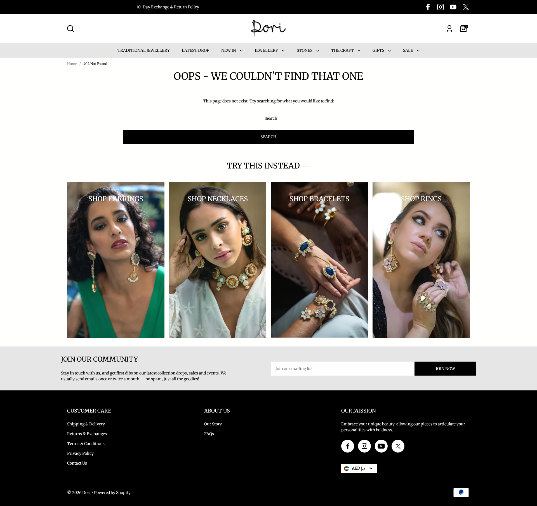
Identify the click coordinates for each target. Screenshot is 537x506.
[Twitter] (465, 7)
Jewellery (267, 50)
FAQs (209, 433)
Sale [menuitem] (408, 50)
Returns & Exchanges (87, 433)
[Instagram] (440, 7)
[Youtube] (453, 7)
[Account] (449, 28)
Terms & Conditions (86, 443)
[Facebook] (428, 7)
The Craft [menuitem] (343, 50)
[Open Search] (70, 28)
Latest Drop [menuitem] (195, 50)
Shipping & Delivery (86, 424)
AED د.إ (358, 468)
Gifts (379, 50)
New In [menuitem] (229, 50)
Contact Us (77, 463)
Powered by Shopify (112, 492)
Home (72, 64)
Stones (305, 50)
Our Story (213, 424)
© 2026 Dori (79, 492)
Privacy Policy (80, 453)
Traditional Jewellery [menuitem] (143, 50)
